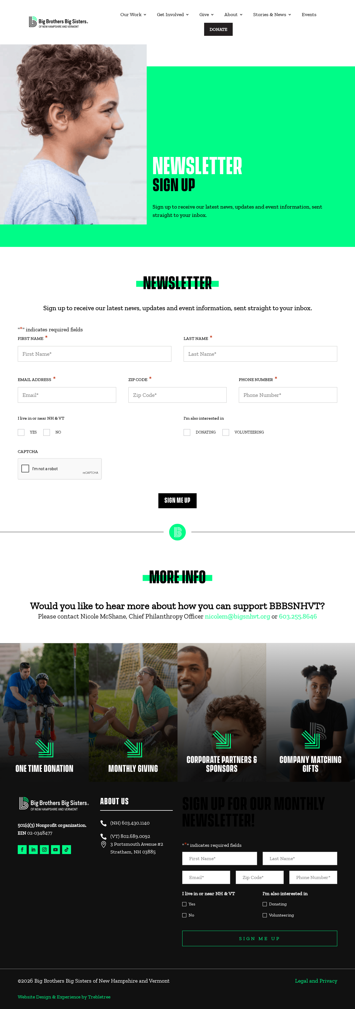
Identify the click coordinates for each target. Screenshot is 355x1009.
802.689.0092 (135, 836)
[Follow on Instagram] (44, 849)
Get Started (311, 746)
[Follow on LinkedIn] (33, 849)
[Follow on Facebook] (22, 849)
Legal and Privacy (316, 980)
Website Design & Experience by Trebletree (64, 997)
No (58, 432)
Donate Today (44, 750)
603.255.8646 (298, 616)
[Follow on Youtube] (55, 849)
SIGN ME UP (177, 501)
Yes (33, 432)
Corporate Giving (222, 742)
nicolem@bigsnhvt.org (237, 616)
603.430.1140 (135, 823)
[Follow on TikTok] (66, 849)
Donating (206, 432)
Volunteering (249, 432)
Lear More (133, 753)
